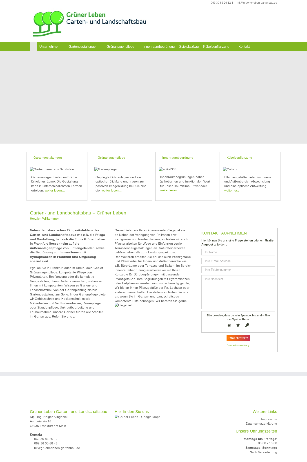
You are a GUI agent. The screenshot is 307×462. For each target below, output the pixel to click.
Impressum (269, 419)
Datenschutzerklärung (261, 423)
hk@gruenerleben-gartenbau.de (257, 2)
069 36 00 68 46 (46, 443)
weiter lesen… (55, 190)
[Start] (33, 46)
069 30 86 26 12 (221, 2)
